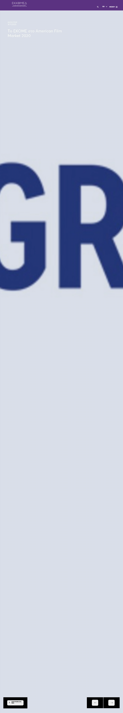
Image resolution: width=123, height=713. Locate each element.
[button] (113, 7)
